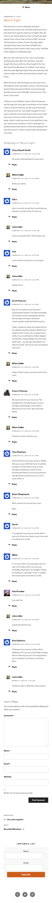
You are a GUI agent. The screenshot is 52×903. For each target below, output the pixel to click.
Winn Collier (18, 175)
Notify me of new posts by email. (18, 793)
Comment (9, 716)
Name (7, 751)
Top (49, 899)
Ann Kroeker (18, 591)
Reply (14, 165)
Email (7, 764)
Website (7, 777)
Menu (27, 7)
